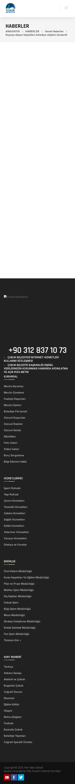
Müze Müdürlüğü (14, 615)
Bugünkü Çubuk (13, 685)
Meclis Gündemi (14, 392)
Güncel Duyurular (14, 417)
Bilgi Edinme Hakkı (15, 461)
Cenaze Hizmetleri (15, 538)
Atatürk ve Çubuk (14, 679)
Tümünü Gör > (12, 640)
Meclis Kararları (14, 386)
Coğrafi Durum (13, 691)
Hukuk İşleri (11, 602)
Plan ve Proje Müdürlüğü (19, 583)
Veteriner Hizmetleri (16, 532)
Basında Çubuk (13, 729)
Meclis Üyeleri (12, 405)
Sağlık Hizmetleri (14, 519)
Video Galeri (11, 449)
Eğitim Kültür (11, 704)
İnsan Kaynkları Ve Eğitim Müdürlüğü (26, 577)
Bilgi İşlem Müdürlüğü (17, 608)
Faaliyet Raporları (15, 398)
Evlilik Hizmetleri (14, 525)
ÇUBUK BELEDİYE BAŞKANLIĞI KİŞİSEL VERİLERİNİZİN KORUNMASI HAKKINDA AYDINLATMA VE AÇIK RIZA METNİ (36, 368)
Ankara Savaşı (12, 673)
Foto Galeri (10, 442)
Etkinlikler (10, 436)
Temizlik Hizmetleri (15, 507)
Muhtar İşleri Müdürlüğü (19, 590)
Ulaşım (8, 710)
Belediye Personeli (15, 411)
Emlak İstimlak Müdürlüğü (20, 627)
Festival (8, 723)
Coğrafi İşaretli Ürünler (18, 742)
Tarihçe (8, 666)
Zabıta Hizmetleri (14, 513)
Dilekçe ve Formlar (15, 544)
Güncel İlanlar (12, 430)
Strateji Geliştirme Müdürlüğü (22, 621)
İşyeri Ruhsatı (12, 488)
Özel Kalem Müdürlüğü (18, 571)
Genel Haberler (54, 31)
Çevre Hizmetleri (14, 500)
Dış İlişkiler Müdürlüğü (17, 596)
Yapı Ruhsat (11, 494)
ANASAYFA (13, 31)
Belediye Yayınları (15, 735)
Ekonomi (9, 698)
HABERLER (32, 31)
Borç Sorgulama (14, 455)
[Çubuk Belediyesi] (10, 7)
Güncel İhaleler (13, 424)
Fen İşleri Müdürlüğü (16, 634)
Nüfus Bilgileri (13, 717)
